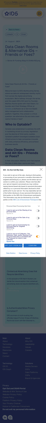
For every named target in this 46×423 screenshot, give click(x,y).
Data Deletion (11, 253)
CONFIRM (33, 245)
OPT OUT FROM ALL (13, 245)
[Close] (42, 170)
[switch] (37, 211)
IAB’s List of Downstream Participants (25, 200)
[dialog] (23, 211)
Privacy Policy (35, 253)
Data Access (23, 253)
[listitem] (23, 206)
